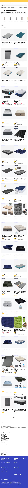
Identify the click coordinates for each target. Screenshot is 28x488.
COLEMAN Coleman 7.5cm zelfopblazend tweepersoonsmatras (7, 179)
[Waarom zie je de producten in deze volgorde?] (1, 27)
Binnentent (2, 453)
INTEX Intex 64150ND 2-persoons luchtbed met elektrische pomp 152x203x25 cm (19, 255)
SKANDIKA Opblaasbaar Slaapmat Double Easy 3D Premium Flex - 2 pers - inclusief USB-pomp (7, 369)
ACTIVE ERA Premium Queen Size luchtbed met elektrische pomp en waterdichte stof (19, 100)
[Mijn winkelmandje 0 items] (26, 3)
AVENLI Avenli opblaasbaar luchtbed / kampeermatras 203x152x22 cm (7, 330)
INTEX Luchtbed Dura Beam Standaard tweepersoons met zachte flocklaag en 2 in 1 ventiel (8, 274)
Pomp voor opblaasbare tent (5, 438)
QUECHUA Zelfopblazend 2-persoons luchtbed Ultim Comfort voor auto (7, 62)
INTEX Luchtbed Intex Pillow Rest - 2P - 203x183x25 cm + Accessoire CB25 (20, 311)
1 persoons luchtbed (22, 21)
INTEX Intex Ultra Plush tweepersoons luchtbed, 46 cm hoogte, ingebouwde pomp (20, 121)
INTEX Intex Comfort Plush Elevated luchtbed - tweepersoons (7, 140)
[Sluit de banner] (26, 0)
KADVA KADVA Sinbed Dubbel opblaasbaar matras (6, 216)
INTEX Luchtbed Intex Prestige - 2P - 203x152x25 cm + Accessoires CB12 (19, 389)
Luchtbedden (4, 21)
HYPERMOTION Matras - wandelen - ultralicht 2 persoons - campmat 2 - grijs (20, 216)
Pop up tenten (3, 437)
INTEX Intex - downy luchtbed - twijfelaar (6, 292)
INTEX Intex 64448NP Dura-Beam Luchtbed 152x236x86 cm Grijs (6, 120)
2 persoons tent (3, 434)
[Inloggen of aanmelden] (24, 3)
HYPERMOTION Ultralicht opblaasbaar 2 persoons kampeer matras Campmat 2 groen (20, 330)
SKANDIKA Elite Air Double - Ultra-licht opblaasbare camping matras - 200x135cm (20, 140)
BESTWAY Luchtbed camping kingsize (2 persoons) (20, 159)
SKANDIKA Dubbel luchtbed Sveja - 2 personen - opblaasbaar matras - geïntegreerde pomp (7, 100)
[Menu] (2, 3)
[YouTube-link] (3, 471)
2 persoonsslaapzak (4, 436)
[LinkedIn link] (6, 471)
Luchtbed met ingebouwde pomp (10, 21)
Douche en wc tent (3, 454)
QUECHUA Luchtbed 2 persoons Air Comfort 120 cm (19, 62)
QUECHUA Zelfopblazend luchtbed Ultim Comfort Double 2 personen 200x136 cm (7, 43)
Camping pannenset (4, 452)
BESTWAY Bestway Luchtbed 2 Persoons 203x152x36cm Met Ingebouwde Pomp (19, 350)
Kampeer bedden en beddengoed (5, 440)
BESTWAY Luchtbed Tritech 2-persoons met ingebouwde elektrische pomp (20, 179)
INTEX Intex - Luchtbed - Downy (6, 349)
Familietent (2, 451)
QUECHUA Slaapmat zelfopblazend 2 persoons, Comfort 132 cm (19, 43)
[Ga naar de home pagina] (13, 3)
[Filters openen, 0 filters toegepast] (2, 25)
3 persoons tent (3, 439)
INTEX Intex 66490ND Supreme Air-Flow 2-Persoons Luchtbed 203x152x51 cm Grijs (7, 312)
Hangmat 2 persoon (4, 441)
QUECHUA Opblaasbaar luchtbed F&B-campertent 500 (7, 410)
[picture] (7, 35)
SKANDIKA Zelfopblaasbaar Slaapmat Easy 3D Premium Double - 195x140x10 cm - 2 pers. (20, 292)
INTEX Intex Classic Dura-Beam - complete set (6, 254)
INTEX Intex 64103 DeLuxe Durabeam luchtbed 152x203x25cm (19, 236)
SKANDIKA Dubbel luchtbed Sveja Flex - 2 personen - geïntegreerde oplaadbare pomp (20, 410)
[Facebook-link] (2, 471)
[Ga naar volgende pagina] (17, 417)
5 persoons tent (3, 435)
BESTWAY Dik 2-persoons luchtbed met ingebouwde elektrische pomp (8, 159)
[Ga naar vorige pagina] (11, 417)
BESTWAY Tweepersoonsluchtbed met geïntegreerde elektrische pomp (20, 273)
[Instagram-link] (5, 471)
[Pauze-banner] (24, 0)
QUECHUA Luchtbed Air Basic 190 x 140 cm (7, 81)
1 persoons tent (3, 442)
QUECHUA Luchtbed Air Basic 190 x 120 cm (20, 81)
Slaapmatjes (16, 21)
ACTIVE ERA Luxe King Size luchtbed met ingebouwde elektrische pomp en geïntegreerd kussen (20, 197)
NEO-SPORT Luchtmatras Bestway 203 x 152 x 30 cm (8, 196)
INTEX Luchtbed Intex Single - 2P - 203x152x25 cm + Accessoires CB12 (19, 369)
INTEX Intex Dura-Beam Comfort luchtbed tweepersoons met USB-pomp (8, 389)
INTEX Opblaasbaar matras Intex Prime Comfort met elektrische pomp (7, 236)
